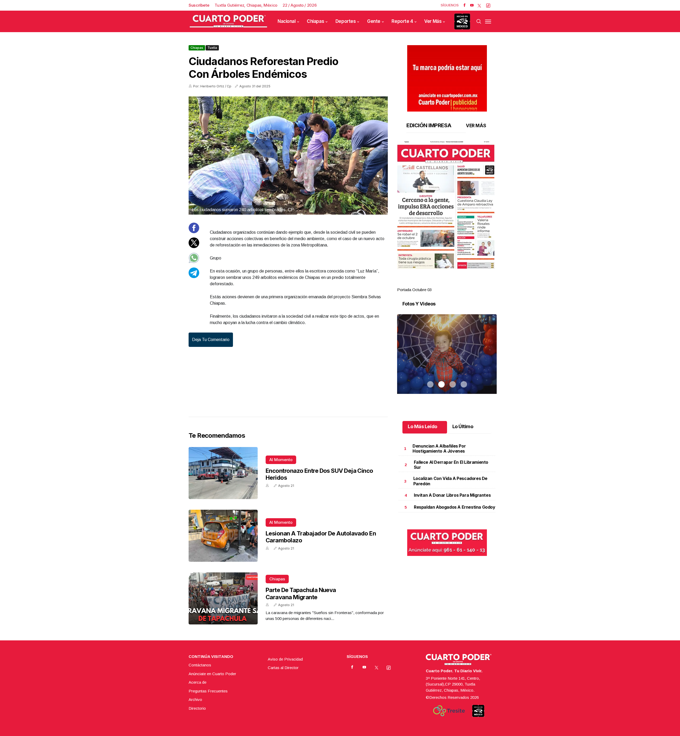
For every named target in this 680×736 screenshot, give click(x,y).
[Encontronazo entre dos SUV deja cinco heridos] (223, 473)
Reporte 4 (402, 21)
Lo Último (462, 426)
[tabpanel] (447, 217)
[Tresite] (449, 710)
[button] (447, 205)
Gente (373, 21)
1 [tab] (430, 283)
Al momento (280, 459)
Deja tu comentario (211, 339)
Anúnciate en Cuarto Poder (212, 673)
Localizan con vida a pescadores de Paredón (450, 481)
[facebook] (464, 5)
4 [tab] (464, 283)
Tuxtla (212, 48)
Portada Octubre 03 (414, 289)
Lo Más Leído (422, 426)
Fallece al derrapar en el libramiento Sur (451, 465)
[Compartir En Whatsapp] (194, 261)
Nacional (287, 21)
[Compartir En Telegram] (194, 276)
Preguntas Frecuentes (208, 691)
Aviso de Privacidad (285, 659)
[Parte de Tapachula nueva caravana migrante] (223, 598)
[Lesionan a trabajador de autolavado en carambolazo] (223, 536)
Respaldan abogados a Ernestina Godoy (454, 507)
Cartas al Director (283, 667)
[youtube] (472, 5)
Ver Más (432, 21)
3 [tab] (452, 283)
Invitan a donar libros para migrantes (452, 495)
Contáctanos (200, 665)
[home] (228, 21)
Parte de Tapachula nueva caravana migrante (301, 593)
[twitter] (479, 5)
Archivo (195, 699)
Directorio (197, 708)
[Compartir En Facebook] (194, 231)
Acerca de (197, 682)
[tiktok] (488, 5)
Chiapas (315, 21)
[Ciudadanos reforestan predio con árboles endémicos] (288, 155)
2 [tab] (441, 283)
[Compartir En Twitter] (194, 246)
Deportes (345, 21)
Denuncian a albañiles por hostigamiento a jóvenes (439, 448)
